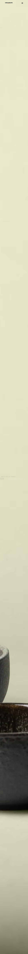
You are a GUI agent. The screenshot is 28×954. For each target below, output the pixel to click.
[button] (22, 3)
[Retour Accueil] (9, 3)
